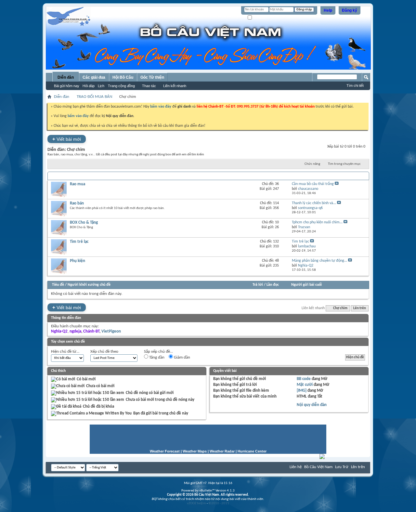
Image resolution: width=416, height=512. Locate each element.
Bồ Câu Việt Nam (318, 467)
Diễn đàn (66, 77)
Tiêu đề (58, 285)
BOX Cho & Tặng (84, 222)
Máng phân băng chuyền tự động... (319, 261)
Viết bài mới (66, 139)
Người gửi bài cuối (306, 285)
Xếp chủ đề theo (104, 351)
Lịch (101, 86)
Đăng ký (349, 10)
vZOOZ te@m (196, 503)
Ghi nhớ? (259, 18)
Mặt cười (305, 385)
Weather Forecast (165, 451)
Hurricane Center (252, 451)
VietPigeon (111, 331)
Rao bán (77, 203)
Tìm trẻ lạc (79, 242)
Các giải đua (94, 77)
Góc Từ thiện (152, 77)
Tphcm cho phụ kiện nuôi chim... (317, 222)
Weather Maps (195, 451)
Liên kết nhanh (174, 86)
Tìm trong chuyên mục (344, 164)
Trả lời (258, 285)
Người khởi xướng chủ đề (89, 285)
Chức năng (312, 164)
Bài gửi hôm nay (66, 86)
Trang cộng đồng (121, 86)
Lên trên (359, 308)
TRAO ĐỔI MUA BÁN (94, 97)
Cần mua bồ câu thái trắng (313, 184)
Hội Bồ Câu (122, 77)
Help (328, 10)
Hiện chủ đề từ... (65, 351)
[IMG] (301, 390)
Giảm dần (181, 357)
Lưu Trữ (341, 467)
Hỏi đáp (89, 86)
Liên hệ (296, 467)
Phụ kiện (77, 261)
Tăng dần (156, 357)
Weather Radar (222, 451)
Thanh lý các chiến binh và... (314, 203)
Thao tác (149, 86)
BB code (304, 379)
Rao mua (77, 184)
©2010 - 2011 (218, 503)
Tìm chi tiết (355, 85)
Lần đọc (272, 285)
